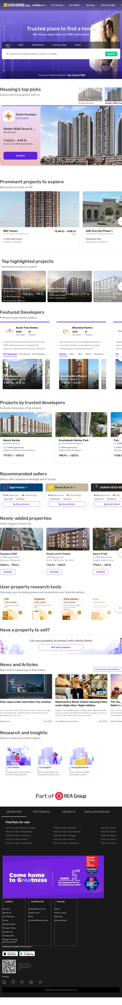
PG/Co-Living (59, 45)
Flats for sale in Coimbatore (67, 831)
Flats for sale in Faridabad (18, 843)
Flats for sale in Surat (64, 839)
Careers (6, 909)
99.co (31, 916)
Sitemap (58, 916)
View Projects (22, 118)
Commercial (38, 45)
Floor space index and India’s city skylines (25, 701)
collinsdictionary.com (38, 920)
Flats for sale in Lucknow (18, 835)
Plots (78, 45)
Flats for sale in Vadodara (66, 843)
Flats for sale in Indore (17, 839)
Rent (21, 45)
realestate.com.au (37, 909)
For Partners (8, 916)
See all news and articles (107, 669)
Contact (20, 155)
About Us (7, 913)
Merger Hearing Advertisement (10, 940)
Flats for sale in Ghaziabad (19, 831)
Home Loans (60, 913)
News (57, 909)
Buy (8, 45)
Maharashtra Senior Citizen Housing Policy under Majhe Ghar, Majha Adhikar (81, 703)
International (61, 920)
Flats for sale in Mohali (64, 827)
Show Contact (22, 504)
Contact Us (8, 932)
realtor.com (34, 913)
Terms (5, 920)
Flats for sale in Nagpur (64, 835)
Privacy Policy (9, 928)
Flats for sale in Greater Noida (20, 827)
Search (111, 54)
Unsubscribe (8, 936)
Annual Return (9, 924)
